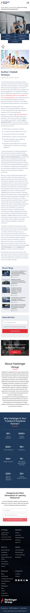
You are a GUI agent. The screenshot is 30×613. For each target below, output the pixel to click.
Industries (18, 530)
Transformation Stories (7, 578)
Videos (3, 591)
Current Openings (20, 554)
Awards (3, 566)
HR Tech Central (19, 114)
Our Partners (4, 561)
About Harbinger (5, 550)
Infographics (4, 593)
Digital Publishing (19, 537)
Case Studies (4, 576)
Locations (17, 574)
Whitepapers (4, 586)
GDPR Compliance (14, 608)
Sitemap (17, 576)
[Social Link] (16, 580)
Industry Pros (4, 554)
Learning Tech (12, 7)
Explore (15, 352)
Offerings (4, 530)
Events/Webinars (5, 581)
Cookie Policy (22, 326)
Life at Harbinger (19, 550)
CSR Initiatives (4, 564)
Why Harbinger (19, 552)
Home (2, 7)
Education (17, 540)
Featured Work (5, 595)
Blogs (6, 7)
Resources (4, 571)
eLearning (18, 535)
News (2, 588)
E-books (3, 583)
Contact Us (18, 571)
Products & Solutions (6, 539)
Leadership (4, 552)
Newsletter (18, 557)
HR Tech (17, 532)
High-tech (18, 542)
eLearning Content (6, 537)
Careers (17, 547)
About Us (4, 547)
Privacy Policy (14, 326)
